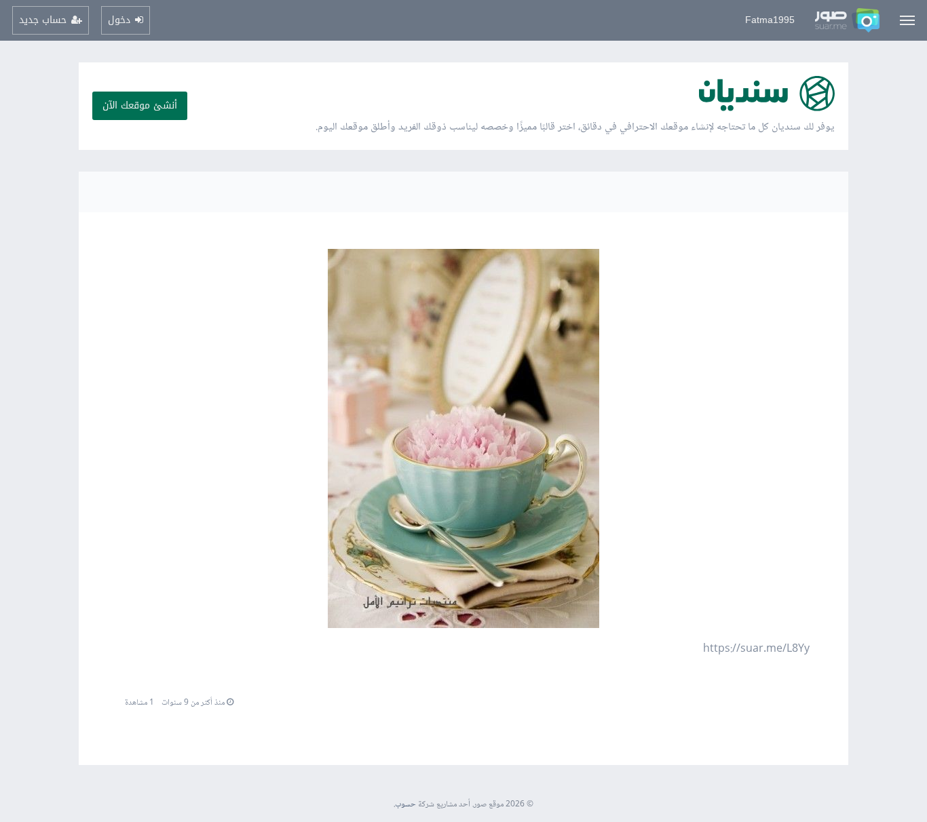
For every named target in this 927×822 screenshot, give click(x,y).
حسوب (405, 805)
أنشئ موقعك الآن (139, 105)
